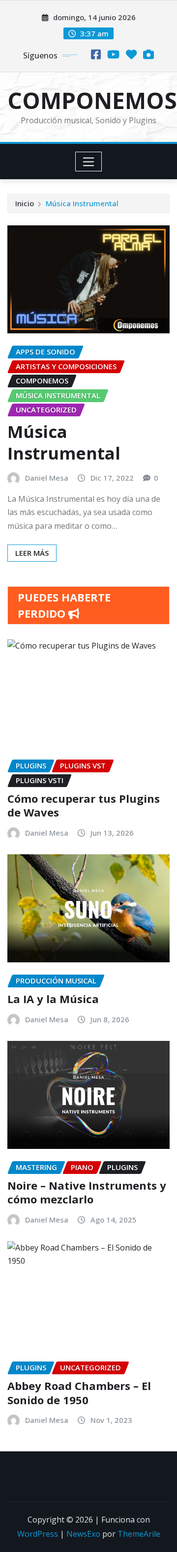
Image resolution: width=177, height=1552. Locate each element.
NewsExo (83, 1533)
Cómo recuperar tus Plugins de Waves (83, 805)
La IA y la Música (53, 998)
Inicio (24, 203)
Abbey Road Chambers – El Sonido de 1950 (79, 1392)
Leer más (32, 553)
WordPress (37, 1533)
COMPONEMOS (92, 100)
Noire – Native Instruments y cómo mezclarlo (86, 1192)
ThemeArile (139, 1533)
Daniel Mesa (46, 478)
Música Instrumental (82, 203)
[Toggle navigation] (88, 161)
